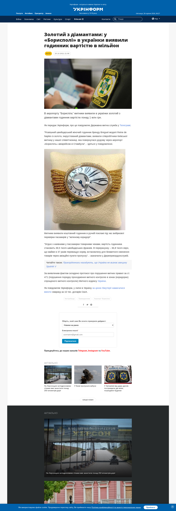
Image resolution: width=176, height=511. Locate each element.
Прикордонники (84, 299)
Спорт (68, 19)
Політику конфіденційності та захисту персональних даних (116, 507)
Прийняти (150, 507)
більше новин (88, 400)
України (102, 281)
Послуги (19, 13)
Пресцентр (39, 13)
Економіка (29, 19)
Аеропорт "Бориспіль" (102, 299)
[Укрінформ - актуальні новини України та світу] (88, 9)
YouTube (105, 351)
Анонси (48, 13)
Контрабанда (70, 299)
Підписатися (70, 341)
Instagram (93, 351)
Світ (38, 19)
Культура (58, 19)
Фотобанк (29, 13)
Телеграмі (125, 125)
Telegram (82, 351)
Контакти (106, 19)
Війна (18, 19)
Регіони (47, 19)
